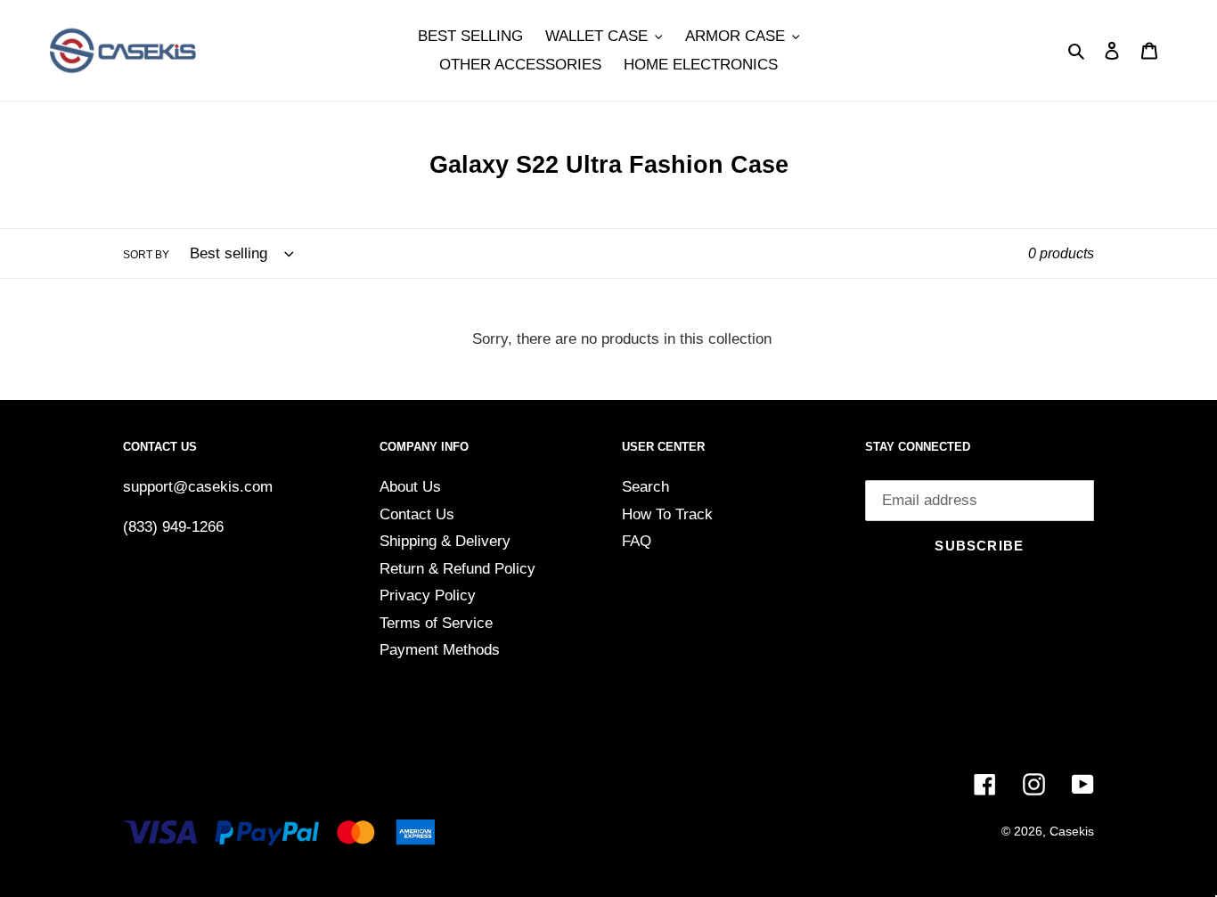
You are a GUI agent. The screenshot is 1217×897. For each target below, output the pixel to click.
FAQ (636, 541)
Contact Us (417, 514)
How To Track (667, 514)
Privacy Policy (428, 595)
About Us (410, 486)
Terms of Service (436, 623)
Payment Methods (440, 649)
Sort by (146, 255)
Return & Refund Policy (457, 568)
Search (645, 486)
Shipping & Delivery (445, 541)
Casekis (1072, 831)
